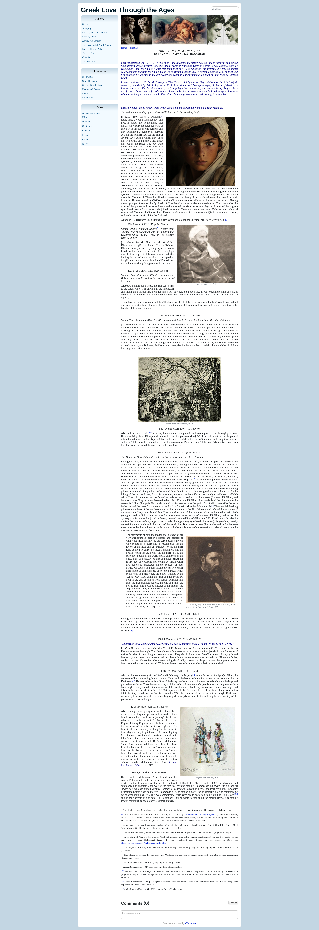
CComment (190, 923)
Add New (233, 903)
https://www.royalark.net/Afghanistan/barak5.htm (143, 843)
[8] (131, 630)
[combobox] (225, 8)
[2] (226, 219)
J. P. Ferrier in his (199, 814)
